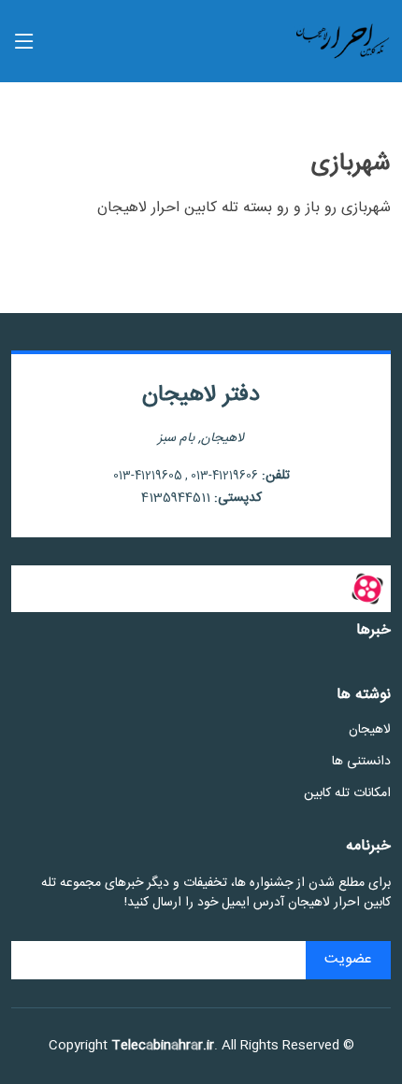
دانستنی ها (361, 761)
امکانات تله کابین (347, 793)
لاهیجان (370, 729)
